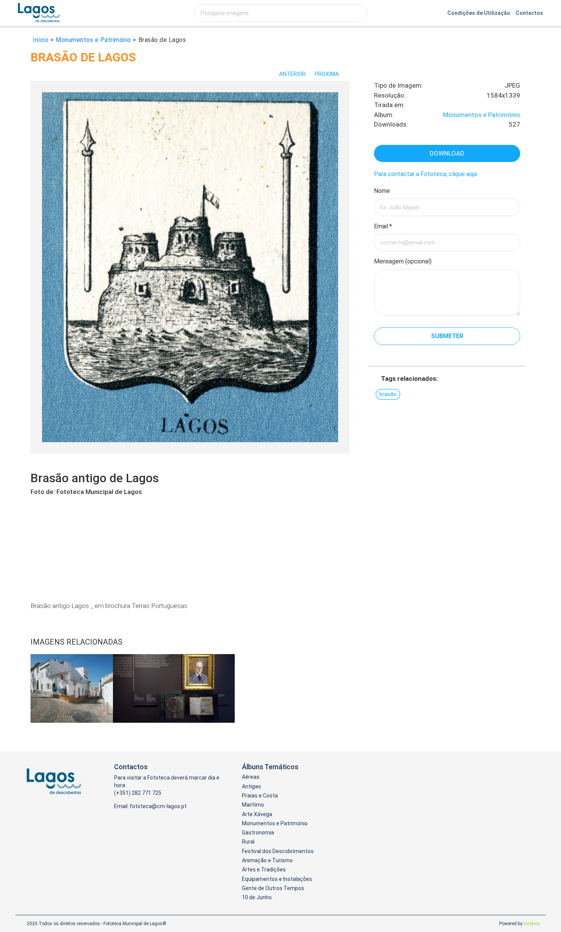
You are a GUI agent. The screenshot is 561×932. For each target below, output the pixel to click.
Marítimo (253, 805)
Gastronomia (258, 832)
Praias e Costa (260, 795)
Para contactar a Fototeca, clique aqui (425, 174)
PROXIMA (327, 74)
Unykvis (532, 923)
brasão (388, 394)
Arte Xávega (257, 814)
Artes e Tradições (264, 869)
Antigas (251, 786)
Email (383, 226)
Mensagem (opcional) (403, 261)
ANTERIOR (292, 74)
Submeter (447, 336)
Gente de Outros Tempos (273, 888)
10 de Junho (257, 897)
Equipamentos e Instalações (277, 879)
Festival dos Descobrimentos (278, 851)
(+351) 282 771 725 (137, 793)
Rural (248, 842)
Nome (382, 190)
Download (447, 153)
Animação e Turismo (267, 860)
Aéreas (251, 777)
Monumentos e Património (481, 115)
